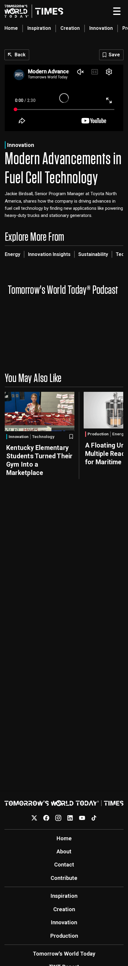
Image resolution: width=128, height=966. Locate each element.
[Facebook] (46, 818)
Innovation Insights (49, 254)
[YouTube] (82, 818)
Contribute (64, 878)
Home (11, 28)
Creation (70, 28)
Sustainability (93, 254)
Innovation (101, 28)
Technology (43, 437)
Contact (64, 864)
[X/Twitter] (34, 818)
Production (98, 433)
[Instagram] (58, 818)
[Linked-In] (70, 818)
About (64, 851)
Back (20, 55)
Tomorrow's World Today (64, 954)
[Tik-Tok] (94, 818)
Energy (12, 254)
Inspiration (39, 28)
